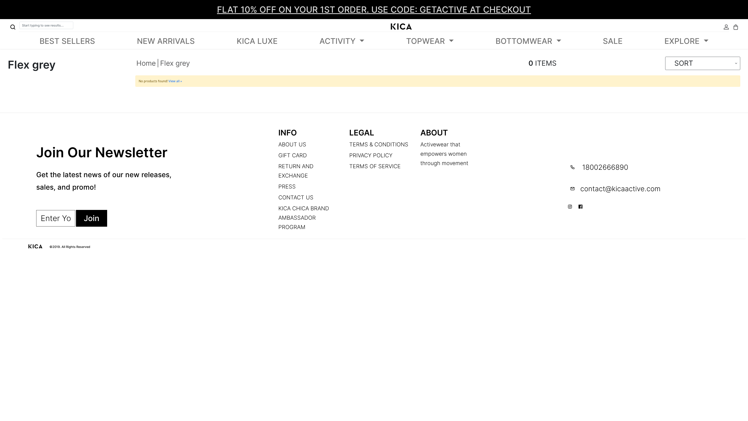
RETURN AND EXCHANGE (295, 171)
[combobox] (46, 25)
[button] (13, 26)
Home (146, 63)
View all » (175, 81)
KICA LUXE (257, 41)
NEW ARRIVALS (166, 41)
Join (91, 218)
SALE (613, 41)
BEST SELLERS (67, 41)
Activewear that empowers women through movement (444, 153)
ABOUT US (292, 144)
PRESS (287, 186)
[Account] (726, 26)
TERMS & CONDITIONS (378, 144)
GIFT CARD (292, 155)
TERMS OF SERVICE (375, 166)
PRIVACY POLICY (371, 155)
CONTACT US (295, 197)
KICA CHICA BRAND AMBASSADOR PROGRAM (303, 217)
